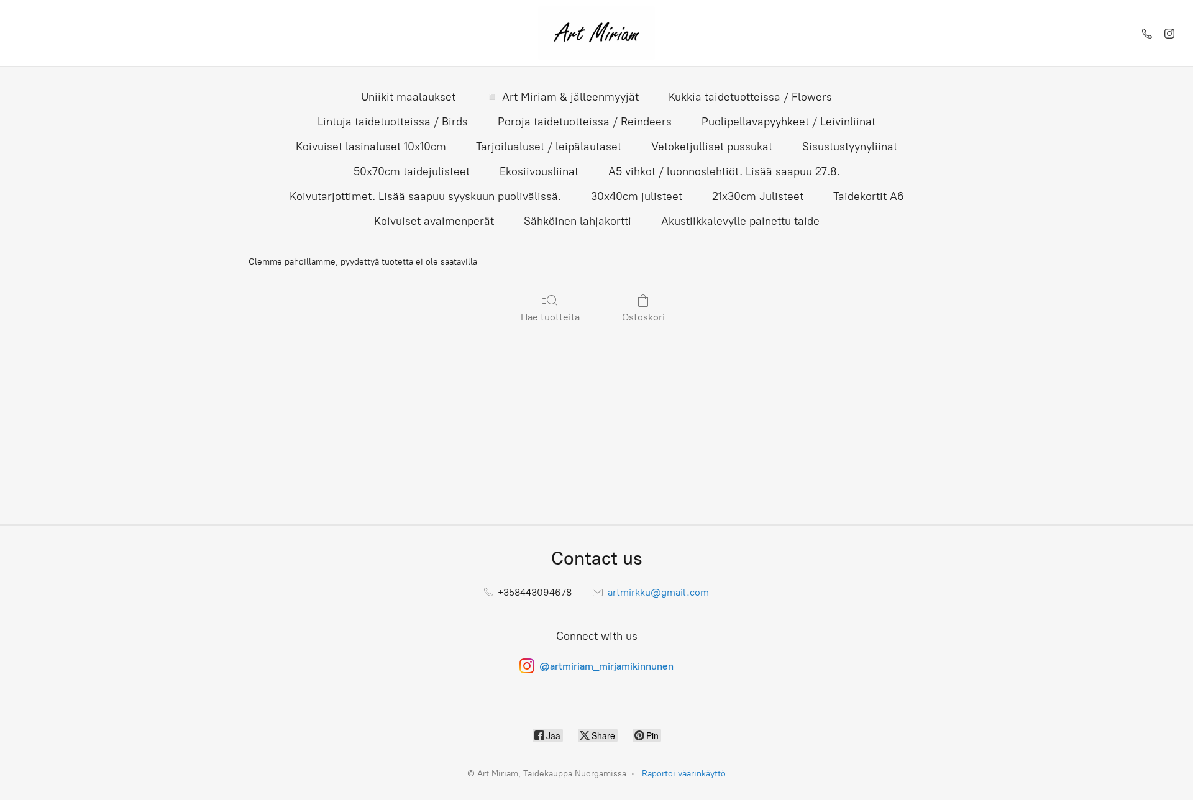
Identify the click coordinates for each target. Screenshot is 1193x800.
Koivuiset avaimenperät (434, 221)
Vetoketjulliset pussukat (711, 146)
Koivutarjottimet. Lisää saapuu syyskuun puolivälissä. (425, 196)
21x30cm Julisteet (757, 196)
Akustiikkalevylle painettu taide (740, 221)
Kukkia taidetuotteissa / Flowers (750, 97)
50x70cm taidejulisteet (412, 171)
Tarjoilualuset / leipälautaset (548, 146)
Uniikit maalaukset (408, 97)
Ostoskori (643, 317)
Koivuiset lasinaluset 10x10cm (371, 146)
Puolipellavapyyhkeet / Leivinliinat (788, 122)
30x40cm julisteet (636, 196)
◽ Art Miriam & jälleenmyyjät (562, 97)
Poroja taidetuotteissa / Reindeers (585, 122)
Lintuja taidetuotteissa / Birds (393, 122)
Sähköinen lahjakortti (577, 221)
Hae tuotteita (550, 317)
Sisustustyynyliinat (849, 146)
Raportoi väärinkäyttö (684, 773)
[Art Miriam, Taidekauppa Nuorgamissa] (596, 33)
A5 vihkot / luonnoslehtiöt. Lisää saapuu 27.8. (724, 171)
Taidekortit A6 (868, 196)
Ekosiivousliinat (539, 171)
